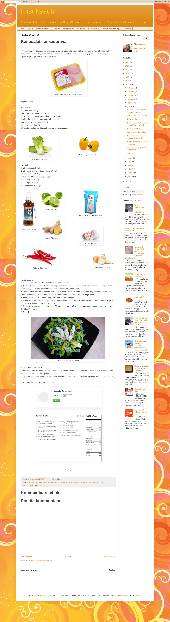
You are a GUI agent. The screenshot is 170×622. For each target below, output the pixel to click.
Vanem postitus (109, 556)
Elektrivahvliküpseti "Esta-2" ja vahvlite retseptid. (141, 368)
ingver (45, 482)
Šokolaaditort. (132, 153)
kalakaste (51, 482)
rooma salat (96, 482)
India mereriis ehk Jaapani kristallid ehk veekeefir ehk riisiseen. (141, 321)
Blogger (138, 595)
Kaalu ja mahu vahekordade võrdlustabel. (135, 229)
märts (130, 169)
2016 (127, 181)
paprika (80, 482)
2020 (127, 77)
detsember (131, 88)
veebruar (131, 172)
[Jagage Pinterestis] (60, 479)
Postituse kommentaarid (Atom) (40, 560)
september (131, 99)
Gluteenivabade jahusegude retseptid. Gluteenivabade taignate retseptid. (140, 345)
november (131, 91)
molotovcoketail (122, 595)
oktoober (131, 95)
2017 (127, 84)
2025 (127, 66)
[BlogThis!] (53, 479)
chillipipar (38, 482)
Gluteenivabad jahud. (139, 390)
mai (129, 161)
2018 (127, 80)
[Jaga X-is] (56, 479)
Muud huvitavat (93, 29)
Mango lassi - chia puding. (137, 132)
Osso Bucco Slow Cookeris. (137, 115)
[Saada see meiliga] (51, 479)
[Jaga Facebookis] (58, 479)
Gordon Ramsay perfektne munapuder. (136, 148)
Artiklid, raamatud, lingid (111, 29)
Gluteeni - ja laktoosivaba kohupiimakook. (136, 110)
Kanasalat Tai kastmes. (135, 119)
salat (102, 482)
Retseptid (127, 29)
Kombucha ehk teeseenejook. (140, 275)
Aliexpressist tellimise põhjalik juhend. (140, 412)
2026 (127, 62)
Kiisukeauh (37, 11)
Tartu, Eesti (41, 485)
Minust (30, 29)
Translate (139, 194)
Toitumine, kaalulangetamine (63, 29)
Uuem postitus (26, 556)
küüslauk (57, 482)
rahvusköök (87, 482)
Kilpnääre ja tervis (42, 29)
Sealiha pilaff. (139, 297)
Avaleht (21, 29)
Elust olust (81, 29)
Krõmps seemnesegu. (135, 128)
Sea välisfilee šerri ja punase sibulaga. (137, 142)
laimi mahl (64, 482)
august (130, 102)
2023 (127, 69)
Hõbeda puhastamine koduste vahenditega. (139, 208)
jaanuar (130, 176)
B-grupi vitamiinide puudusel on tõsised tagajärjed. (137, 124)
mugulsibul (73, 482)
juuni (130, 158)
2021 (127, 73)
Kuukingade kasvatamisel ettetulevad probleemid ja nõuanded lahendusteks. (134, 252)
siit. (85, 50)
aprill (130, 165)
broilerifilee (30, 482)
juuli (129, 106)
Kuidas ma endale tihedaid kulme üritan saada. (137, 136)
